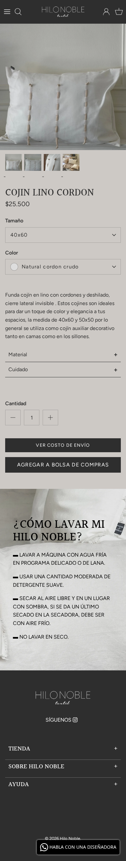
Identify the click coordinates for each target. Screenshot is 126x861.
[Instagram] (75, 719)
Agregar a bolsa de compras (63, 465)
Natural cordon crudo (50, 267)
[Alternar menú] (7, 12)
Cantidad (15, 403)
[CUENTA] (105, 12)
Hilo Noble (70, 838)
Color (11, 253)
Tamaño (14, 221)
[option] (63, 87)
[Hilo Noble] (63, 11)
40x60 (18, 235)
